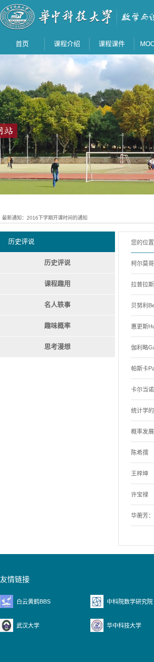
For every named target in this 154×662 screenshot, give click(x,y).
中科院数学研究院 (130, 601)
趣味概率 (57, 325)
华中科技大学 (124, 625)
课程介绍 (67, 43)
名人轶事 (57, 304)
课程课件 (112, 43)
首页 (22, 43)
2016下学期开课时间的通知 (57, 218)
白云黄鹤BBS (33, 601)
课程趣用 (57, 283)
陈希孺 (139, 452)
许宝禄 (139, 494)
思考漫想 (57, 346)
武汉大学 (27, 625)
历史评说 (57, 262)
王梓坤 (139, 473)
